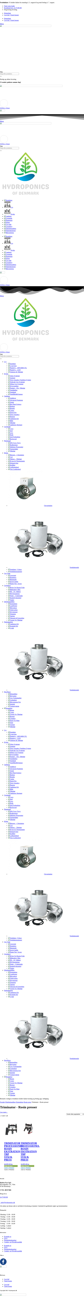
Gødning (7, 396)
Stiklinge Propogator (16, 447)
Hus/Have (7, 692)
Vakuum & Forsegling (17, 618)
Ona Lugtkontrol (15, 469)
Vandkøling (13, 390)
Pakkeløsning (8, 622)
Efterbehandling (9, 602)
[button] (9, 1168)
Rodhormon (14, 445)
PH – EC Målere (15, 592)
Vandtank (13, 392)
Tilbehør (12, 423)
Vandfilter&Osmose (16, 394)
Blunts (12, 710)
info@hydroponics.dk (7, 1202)
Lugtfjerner (13, 606)
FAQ (5, 1238)
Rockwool (13, 439)
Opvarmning (48, 505)
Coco (11, 429)
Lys (5, 362)
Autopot (12, 378)
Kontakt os (7, 1236)
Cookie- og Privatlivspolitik (13, 1242)
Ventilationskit (74, 567)
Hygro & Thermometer (17, 461)
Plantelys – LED (15, 370)
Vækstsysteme (14, 706)
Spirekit (12, 704)
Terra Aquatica (14, 414)
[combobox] (9, 74)
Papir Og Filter (14, 720)
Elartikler (13, 364)
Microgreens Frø (15, 702)
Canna (12, 410)
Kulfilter (12, 465)
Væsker (12, 725)
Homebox (13, 577)
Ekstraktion (13, 604)
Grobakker (13, 700)
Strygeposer (14, 612)
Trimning (13, 614)
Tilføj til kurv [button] (8, 1166)
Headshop (9, 708)
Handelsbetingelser (10, 1240)
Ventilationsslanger (16, 571)
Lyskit (12, 628)
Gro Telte (7, 573)
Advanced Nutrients (16, 400)
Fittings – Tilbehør (16, 459)
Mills (11, 421)
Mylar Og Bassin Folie (17, 587)
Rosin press (27, 1102)
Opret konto (8, 1281)
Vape (11, 722)
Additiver (13, 398)
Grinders (12, 718)
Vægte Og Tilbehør (16, 620)
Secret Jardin (14, 581)
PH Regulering (15, 594)
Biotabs (12, 408)
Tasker (12, 600)
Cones (12, 712)
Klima (6, 453)
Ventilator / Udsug (16, 569)
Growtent (13, 575)
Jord (11, 431)
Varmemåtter (14, 449)
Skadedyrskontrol (15, 598)
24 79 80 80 (4, 1197)
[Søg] (1, 76)
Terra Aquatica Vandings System (20, 380)
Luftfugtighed (14, 467)
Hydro (6, 374)
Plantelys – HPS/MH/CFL (18, 368)
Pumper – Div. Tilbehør (17, 388)
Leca (11, 433)
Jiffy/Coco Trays (15, 443)
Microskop (13, 608)
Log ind (6, 1279)
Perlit (11, 435)
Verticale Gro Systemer (17, 382)
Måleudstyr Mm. (15, 589)
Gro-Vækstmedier (16, 698)
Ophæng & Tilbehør (16, 372)
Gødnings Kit (14, 419)
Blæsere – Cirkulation (17, 455)
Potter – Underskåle (16, 596)
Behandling (13, 694)
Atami (12, 402)
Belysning (13, 696)
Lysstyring (13, 366)
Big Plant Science (15, 404)
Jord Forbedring (15, 437)
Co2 (11, 457)
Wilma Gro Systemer (16, 384)
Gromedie (7, 427)
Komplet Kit (14, 626)
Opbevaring (14, 610)
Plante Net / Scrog (16, 584)
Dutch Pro (13, 412)
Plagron (12, 416)
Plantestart (7, 441)
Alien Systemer (15, 376)
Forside (2, 1102)
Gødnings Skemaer (16, 425)
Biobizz (12, 406)
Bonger (12, 716)
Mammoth (13, 579)
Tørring (12, 616)
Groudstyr (7, 585)
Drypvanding (14, 386)
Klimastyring (14, 463)
